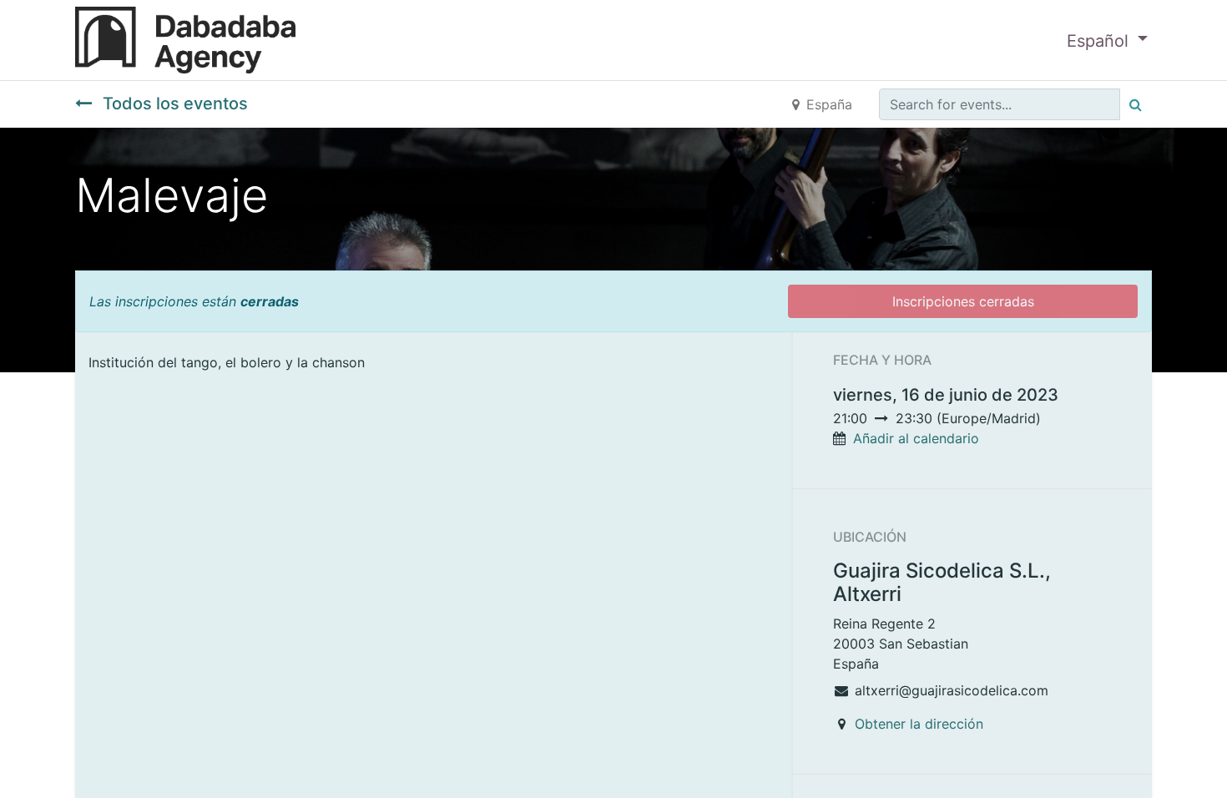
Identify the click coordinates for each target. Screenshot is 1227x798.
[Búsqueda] (1135, 104)
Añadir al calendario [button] (916, 438)
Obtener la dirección (919, 723)
